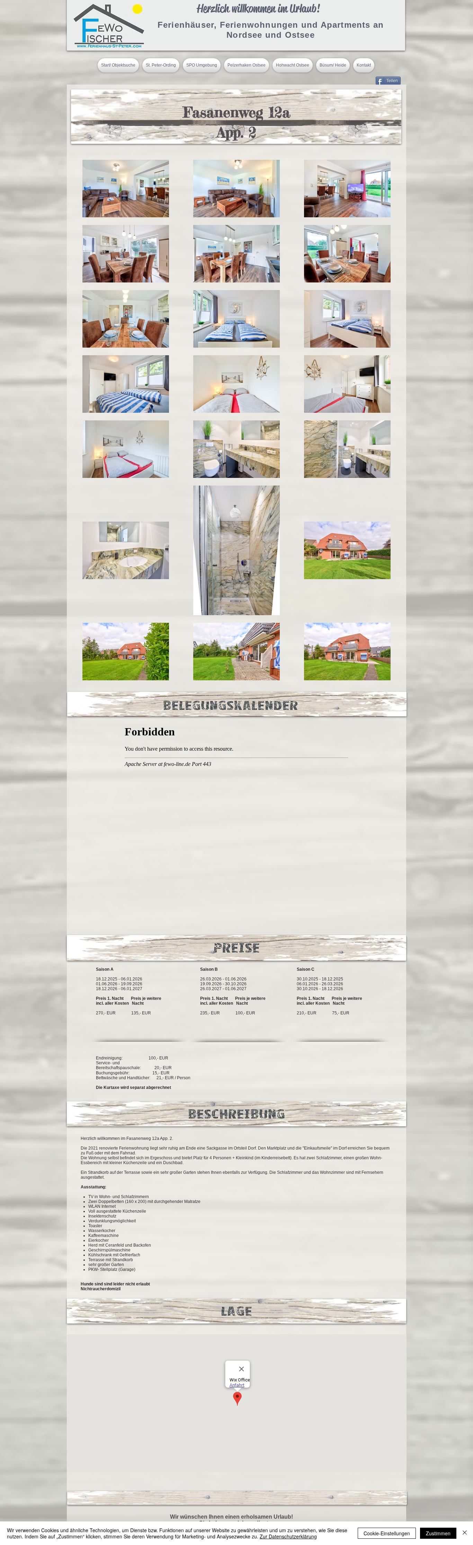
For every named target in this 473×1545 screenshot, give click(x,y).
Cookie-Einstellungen (387, 1533)
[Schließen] (465, 1533)
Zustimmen (438, 1533)
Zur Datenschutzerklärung (288, 1536)
